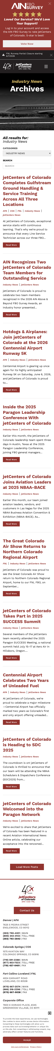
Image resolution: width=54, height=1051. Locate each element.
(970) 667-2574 (11, 986)
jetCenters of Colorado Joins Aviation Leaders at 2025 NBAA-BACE (27, 482)
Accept (27, 1040)
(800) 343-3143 (11, 935)
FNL (20, 211)
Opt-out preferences (20, 1047)
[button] (49, 1013)
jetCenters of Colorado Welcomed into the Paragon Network (27, 809)
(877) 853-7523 (11, 962)
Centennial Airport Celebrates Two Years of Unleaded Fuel (26, 680)
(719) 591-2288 (11, 959)
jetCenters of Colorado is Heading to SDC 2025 (27, 745)
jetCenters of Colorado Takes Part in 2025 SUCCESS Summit (27, 616)
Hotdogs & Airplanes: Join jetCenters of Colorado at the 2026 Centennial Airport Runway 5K (25, 342)
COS (12, 211)
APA (5, 211)
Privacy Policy (35, 1047)
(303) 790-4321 (11, 933)
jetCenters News (11, 215)
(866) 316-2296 (11, 989)
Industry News (32, 211)
